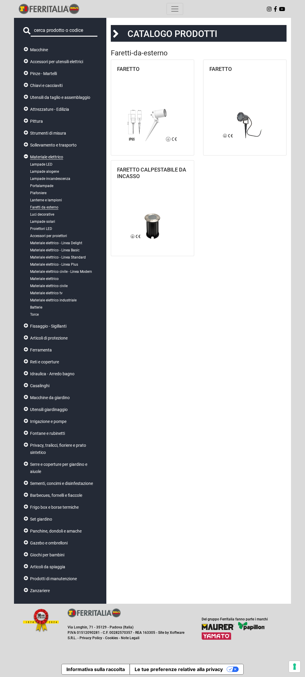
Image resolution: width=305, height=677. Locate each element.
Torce (34, 314)
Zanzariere (40, 590)
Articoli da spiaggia (47, 566)
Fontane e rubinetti (47, 433)
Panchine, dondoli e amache (56, 531)
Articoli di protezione (49, 338)
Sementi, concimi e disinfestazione (61, 483)
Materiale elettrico (46, 157)
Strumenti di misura (48, 133)
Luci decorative (42, 214)
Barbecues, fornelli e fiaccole (56, 495)
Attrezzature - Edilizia (49, 109)
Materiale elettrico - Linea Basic (55, 250)
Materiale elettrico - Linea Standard (58, 257)
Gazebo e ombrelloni (49, 543)
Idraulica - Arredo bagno (52, 373)
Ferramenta (41, 350)
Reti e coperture (44, 361)
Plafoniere (38, 193)
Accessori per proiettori (48, 236)
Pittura (36, 121)
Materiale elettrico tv (46, 293)
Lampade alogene (44, 171)
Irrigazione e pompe (48, 421)
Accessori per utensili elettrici (56, 61)
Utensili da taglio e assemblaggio (60, 97)
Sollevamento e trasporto (53, 145)
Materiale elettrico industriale (53, 300)
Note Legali (130, 638)
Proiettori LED (41, 229)
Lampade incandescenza (50, 179)
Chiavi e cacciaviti (46, 85)
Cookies (111, 638)
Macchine (39, 49)
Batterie (36, 307)
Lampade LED (41, 164)
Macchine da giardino (50, 397)
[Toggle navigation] (174, 9)
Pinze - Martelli (43, 73)
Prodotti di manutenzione (53, 578)
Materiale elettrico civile (49, 286)
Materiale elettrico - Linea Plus (54, 264)
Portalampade (41, 186)
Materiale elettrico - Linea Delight (56, 243)
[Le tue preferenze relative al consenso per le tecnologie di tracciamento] (294, 666)
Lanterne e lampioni (46, 200)
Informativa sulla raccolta (95, 669)
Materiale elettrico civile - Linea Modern (61, 272)
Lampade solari (42, 222)
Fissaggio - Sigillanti (48, 326)
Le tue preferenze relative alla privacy (179, 669)
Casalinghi (39, 385)
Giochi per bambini (47, 555)
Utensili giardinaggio (49, 409)
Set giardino (41, 519)
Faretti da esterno (44, 207)
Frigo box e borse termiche (54, 507)
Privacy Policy (91, 638)
